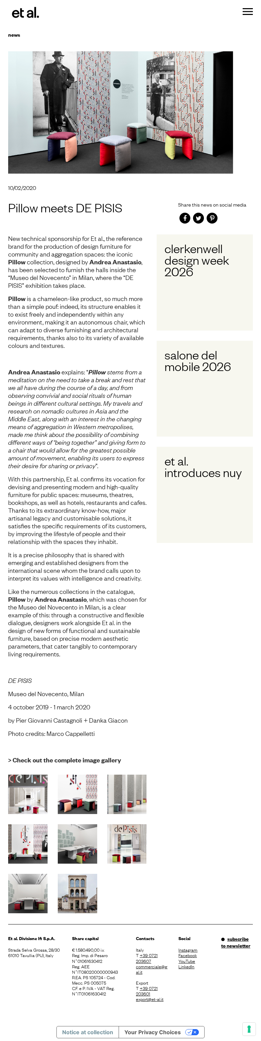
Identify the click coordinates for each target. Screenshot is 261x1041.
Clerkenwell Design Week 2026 (196, 259)
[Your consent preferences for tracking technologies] (249, 1029)
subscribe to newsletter (235, 942)
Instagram (187, 949)
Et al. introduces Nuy (203, 466)
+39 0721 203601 (147, 991)
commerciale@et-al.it (152, 969)
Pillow (16, 262)
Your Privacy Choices (152, 1032)
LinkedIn (186, 966)
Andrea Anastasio (115, 262)
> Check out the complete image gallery (64, 760)
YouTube (186, 961)
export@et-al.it (149, 999)
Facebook (187, 955)
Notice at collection (87, 1032)
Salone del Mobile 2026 (197, 360)
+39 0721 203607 (147, 958)
